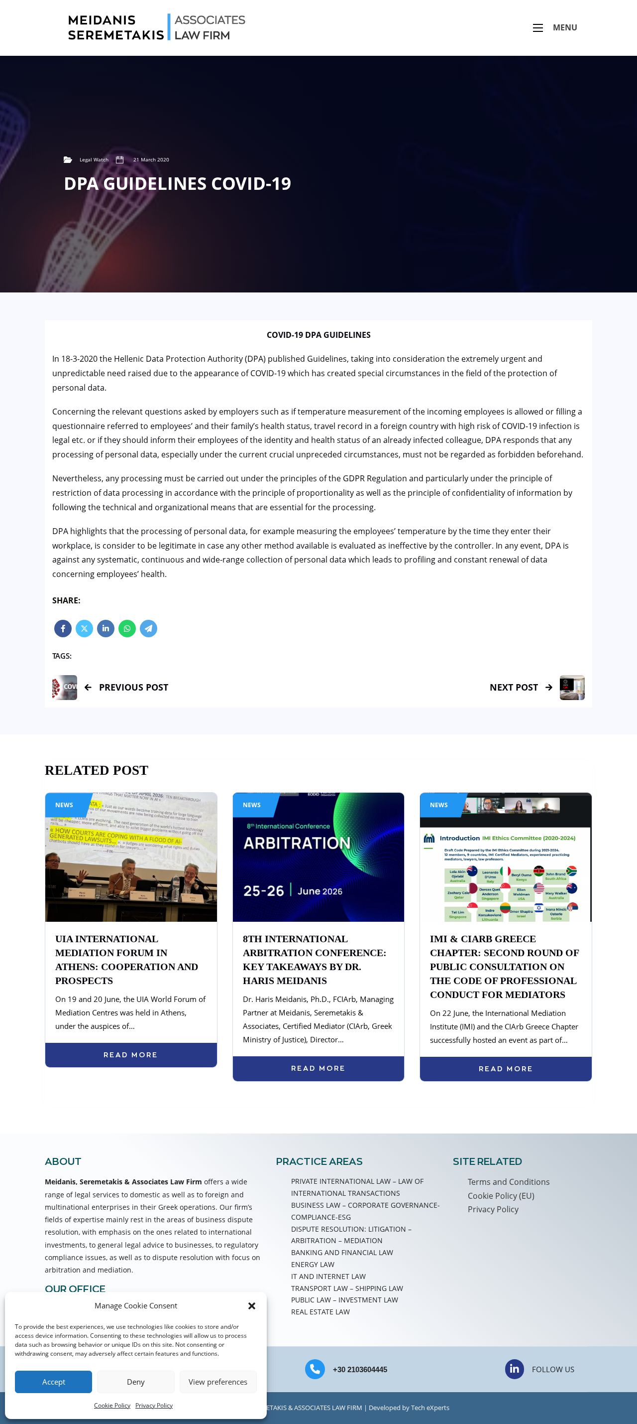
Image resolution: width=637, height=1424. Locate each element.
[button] (252, 1306)
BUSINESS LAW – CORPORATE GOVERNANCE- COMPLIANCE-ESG (365, 1211)
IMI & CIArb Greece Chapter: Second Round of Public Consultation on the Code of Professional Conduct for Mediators (504, 966)
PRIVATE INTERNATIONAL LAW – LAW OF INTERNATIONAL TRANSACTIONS (357, 1187)
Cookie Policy (112, 1405)
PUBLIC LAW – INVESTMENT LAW (344, 1299)
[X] (84, 628)
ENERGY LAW (312, 1264)
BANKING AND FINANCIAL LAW (342, 1252)
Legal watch (94, 159)
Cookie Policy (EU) (501, 1195)
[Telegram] (148, 628)
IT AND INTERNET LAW (328, 1276)
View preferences (218, 1382)
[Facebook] (63, 628)
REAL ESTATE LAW (320, 1311)
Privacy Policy (154, 1405)
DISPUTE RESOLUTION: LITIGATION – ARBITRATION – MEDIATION (351, 1235)
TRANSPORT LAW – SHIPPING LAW (347, 1288)
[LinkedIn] (105, 628)
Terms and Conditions (509, 1181)
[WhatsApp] (127, 628)
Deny (136, 1382)
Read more (131, 1054)
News (64, 805)
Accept (53, 1382)
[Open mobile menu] (538, 28)
